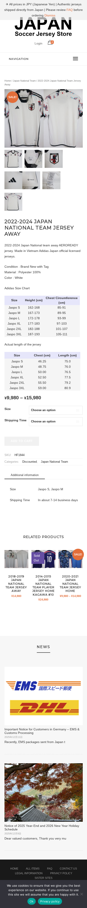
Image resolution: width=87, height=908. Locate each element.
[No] (81, 894)
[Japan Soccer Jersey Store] (43, 36)
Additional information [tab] (25, 475)
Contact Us (68, 868)
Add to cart (22, 441)
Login (38, 43)
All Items (32, 868)
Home (7, 80)
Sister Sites (43, 878)
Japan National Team (24, 80)
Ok (32, 901)
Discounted (29, 461)
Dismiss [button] (49, 15)
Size (7, 409)
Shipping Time (15, 420)
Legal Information (29, 873)
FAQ (49, 868)
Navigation (19, 58)
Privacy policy (50, 901)
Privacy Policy (61, 873)
